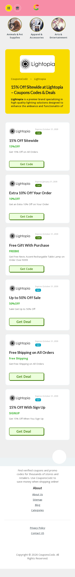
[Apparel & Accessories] (36, 25)
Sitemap (37, 499)
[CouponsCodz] (36, 7)
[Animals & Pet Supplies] (14, 25)
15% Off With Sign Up (27, 407)
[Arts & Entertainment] (58, 25)
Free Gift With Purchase (29, 245)
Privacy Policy (37, 528)
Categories (37, 510)
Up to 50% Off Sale (25, 297)
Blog (37, 505)
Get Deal (24, 321)
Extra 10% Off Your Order (30, 193)
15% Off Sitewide (23, 140)
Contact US (37, 533)
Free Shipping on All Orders (31, 352)
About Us (37, 494)
